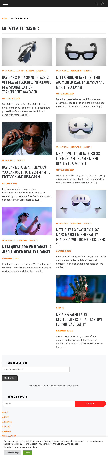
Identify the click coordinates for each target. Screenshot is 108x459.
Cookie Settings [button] (12, 453)
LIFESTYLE (40, 71)
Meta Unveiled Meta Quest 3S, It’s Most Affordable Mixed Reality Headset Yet (78, 158)
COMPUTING (76, 71)
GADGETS (30, 71)
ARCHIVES (7, 422)
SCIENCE (60, 308)
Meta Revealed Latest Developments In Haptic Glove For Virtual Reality (79, 319)
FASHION (20, 71)
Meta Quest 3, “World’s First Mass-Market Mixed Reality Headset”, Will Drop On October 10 (80, 237)
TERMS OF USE (9, 436)
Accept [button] (27, 453)
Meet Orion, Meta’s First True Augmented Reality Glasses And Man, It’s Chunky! (80, 82)
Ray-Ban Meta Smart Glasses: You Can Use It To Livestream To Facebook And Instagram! (26, 171)
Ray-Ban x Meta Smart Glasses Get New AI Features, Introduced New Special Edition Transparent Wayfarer (26, 84)
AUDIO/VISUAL (8, 71)
